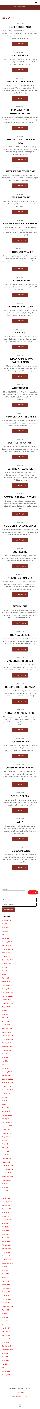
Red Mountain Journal (19, 1396)
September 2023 (7, 1046)
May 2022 (5, 1104)
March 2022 (6, 1111)
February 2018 (7, 1288)
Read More (19, 44)
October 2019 (6, 1216)
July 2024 (5, 1010)
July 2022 (5, 1097)
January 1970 (6, 1375)
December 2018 (7, 1252)
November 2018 (7, 1256)
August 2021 (6, 1137)
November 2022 (7, 1082)
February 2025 (7, 985)
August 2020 (6, 1180)
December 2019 (7, 1209)
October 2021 (6, 1129)
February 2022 (7, 1115)
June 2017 (5, 1317)
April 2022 (5, 1108)
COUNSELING (20, 551)
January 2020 (6, 1205)
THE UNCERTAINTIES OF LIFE (20, 416)
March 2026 (6, 938)
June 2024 (5, 1014)
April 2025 (5, 978)
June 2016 (5, 1360)
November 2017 (7, 1299)
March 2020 (6, 1198)
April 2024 (5, 1021)
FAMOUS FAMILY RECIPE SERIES (20, 223)
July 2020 (5, 1183)
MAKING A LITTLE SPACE (20, 661)
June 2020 (5, 1187)
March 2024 (6, 1025)
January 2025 (6, 989)
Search (4, 889)
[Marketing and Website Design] (20, 1406)
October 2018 (6, 1259)
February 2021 (6, 1158)
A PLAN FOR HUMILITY (20, 577)
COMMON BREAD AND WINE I (20, 525)
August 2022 (6, 1093)
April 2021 (5, 1151)
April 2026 (5, 934)
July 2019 (5, 1227)
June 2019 (5, 1230)
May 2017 (5, 1321)
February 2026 (7, 942)
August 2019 (6, 1223)
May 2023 (5, 1061)
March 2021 (6, 1155)
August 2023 (6, 1050)
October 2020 (6, 1173)
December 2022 (7, 1079)
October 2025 (6, 956)
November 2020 (7, 1169)
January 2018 (6, 1292)
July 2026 (5, 924)
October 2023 (6, 1043)
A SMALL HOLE (20, 55)
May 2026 (5, 931)
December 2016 (7, 1339)
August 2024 (6, 1007)
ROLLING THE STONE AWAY (20, 687)
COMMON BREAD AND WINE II (20, 497)
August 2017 (6, 1310)
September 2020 (7, 1176)
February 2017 (6, 1331)
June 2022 (5, 1100)
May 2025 (5, 974)
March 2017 (6, 1328)
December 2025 (7, 949)
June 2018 (5, 1274)
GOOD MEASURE (20, 741)
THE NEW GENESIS (20, 635)
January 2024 (6, 1032)
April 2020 (5, 1194)
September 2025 (7, 960)
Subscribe (8, 909)
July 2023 (5, 1054)
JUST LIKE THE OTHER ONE (20, 171)
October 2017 (6, 1303)
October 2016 (6, 1346)
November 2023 (7, 1039)
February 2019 (6, 1245)
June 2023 (5, 1057)
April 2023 (5, 1064)
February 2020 (7, 1202)
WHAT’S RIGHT (20, 388)
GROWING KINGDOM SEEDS (20, 713)
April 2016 (5, 1367)
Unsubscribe (20, 1392)
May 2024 (5, 1017)
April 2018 (5, 1281)
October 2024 (6, 999)
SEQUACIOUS (20, 606)
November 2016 (7, 1342)
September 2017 (7, 1306)
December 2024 (7, 992)
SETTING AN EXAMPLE (20, 468)
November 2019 (7, 1212)
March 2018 (6, 1284)
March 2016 (6, 1371)
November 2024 (7, 996)
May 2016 (5, 1364)
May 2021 (5, 1147)
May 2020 (5, 1191)
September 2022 (7, 1090)
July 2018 (5, 1270)
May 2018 (5, 1277)
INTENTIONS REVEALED (20, 252)
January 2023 (6, 1075)
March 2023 (6, 1068)
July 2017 (5, 1313)
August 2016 (6, 1353)
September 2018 (7, 1263)
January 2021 (6, 1162)
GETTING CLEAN (20, 796)
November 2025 (7, 953)
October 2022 (6, 1086)
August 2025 (6, 963)
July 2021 (5, 1140)
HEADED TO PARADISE (20, 27)
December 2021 (7, 1122)
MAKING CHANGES (20, 280)
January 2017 (6, 1335)
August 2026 (6, 920)
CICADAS (20, 332)
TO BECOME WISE (20, 850)
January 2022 (6, 1119)
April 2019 (5, 1238)
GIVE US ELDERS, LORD (20, 306)
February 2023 (7, 1072)
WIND (20, 822)
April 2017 (5, 1324)
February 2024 (7, 1028)
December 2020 (7, 1165)
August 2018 (6, 1266)
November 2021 (7, 1126)
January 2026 (6, 945)
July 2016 (5, 1357)
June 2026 (5, 927)
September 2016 (7, 1349)
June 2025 (5, 971)
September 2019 (7, 1220)
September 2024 (7, 1003)
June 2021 (5, 1144)
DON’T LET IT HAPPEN (20, 442)
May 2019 (5, 1234)
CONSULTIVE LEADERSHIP (20, 767)
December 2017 (7, 1295)
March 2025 (6, 981)
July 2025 (5, 967)
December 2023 (7, 1036)
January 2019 (6, 1248)
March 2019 (6, 1241)
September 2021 (7, 1133)
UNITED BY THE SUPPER (20, 81)
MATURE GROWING (20, 197)
